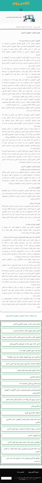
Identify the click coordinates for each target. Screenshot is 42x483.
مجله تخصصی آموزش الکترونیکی (24, 27)
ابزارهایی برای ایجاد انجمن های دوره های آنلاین (24, 442)
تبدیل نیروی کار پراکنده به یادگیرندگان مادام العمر (23, 400)
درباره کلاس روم (34, 472)
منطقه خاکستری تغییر (32, 413)
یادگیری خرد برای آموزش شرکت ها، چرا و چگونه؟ (23, 357)
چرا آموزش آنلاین (34, 436)
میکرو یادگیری (35, 377)
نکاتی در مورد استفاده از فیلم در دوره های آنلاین (23, 429)
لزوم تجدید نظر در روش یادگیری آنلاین (26, 324)
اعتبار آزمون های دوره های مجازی (28, 370)
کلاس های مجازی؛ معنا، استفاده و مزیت (26, 331)
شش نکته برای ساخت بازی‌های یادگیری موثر (25, 344)
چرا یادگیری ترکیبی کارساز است (29, 384)
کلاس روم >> (36, 27)
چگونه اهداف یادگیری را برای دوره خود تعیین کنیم (23, 364)
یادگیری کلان (35, 406)
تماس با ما (20, 472)
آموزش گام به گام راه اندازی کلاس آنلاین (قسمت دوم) (21, 337)
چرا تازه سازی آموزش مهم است (29, 351)
